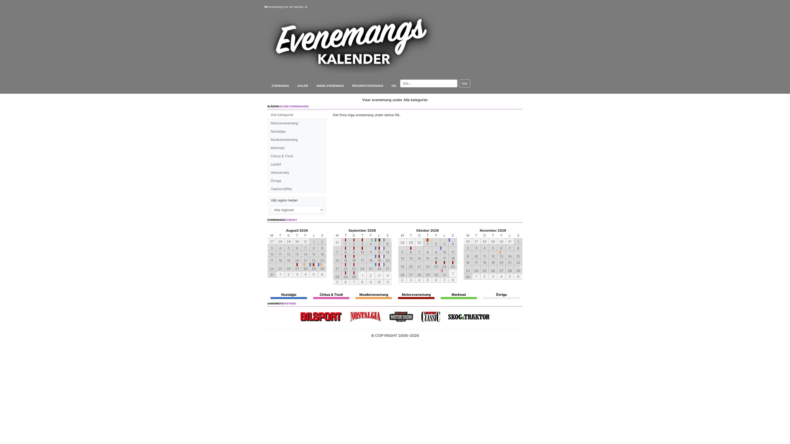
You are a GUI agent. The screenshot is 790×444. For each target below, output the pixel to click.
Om (394, 85)
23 (354, 269)
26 (379, 269)
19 (379, 260)
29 (314, 269)
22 (346, 269)
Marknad (277, 148)
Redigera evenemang (367, 85)
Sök (465, 83)
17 (362, 260)
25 (371, 269)
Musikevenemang (284, 140)
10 (362, 252)
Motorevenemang (284, 123)
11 (370, 252)
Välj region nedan (284, 200)
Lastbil (276, 164)
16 (354, 260)
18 (371, 260)
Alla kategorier (282, 115)
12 (379, 252)
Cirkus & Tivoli (282, 156)
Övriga (276, 181)
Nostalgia (278, 131)
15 (345, 260)
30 (322, 269)
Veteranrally (280, 172)
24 (362, 269)
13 (387, 252)
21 (337, 269)
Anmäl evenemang (330, 85)
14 (337, 260)
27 (297, 269)
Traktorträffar (281, 189)
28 (305, 269)
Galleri (302, 85)
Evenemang (280, 85)
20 (388, 260)
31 (272, 275)
